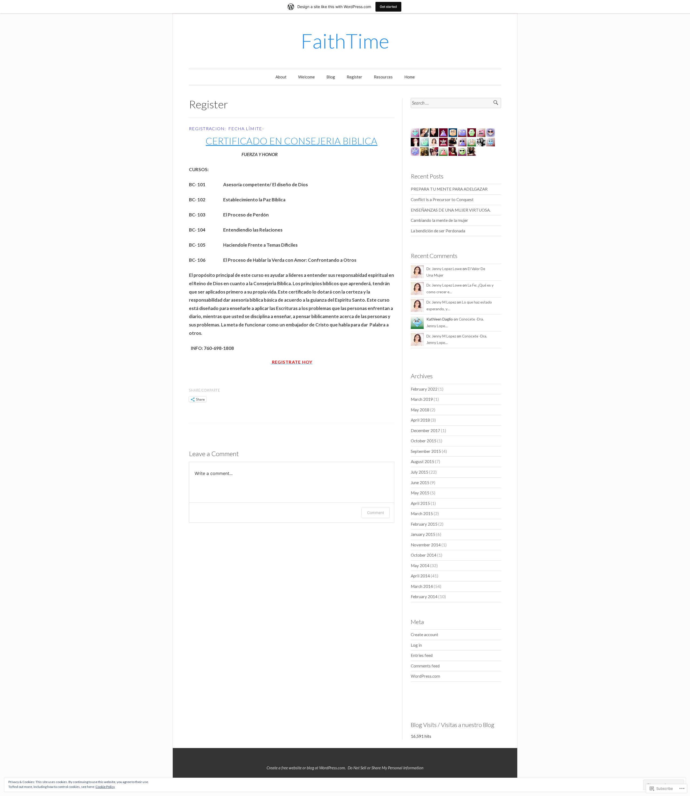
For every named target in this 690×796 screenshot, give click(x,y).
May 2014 (420, 565)
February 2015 (424, 524)
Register (354, 76)
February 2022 (424, 389)
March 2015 (422, 513)
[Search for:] (456, 103)
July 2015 (419, 472)
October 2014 (423, 555)
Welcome (306, 76)
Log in (416, 645)
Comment (375, 512)
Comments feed (425, 665)
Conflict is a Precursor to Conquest (442, 199)
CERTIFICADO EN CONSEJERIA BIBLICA (291, 140)
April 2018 (420, 420)
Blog (330, 76)
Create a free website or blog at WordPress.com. (306, 767)
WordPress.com (425, 676)
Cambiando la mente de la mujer (439, 220)
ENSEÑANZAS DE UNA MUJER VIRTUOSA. (451, 210)
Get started (388, 7)
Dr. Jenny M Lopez (441, 302)
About (281, 76)
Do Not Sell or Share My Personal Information (385, 767)
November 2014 (426, 544)
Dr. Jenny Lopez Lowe (444, 268)
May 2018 (420, 409)
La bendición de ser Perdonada (438, 230)
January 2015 (423, 534)
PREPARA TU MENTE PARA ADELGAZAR (449, 189)
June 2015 (420, 482)
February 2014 (424, 596)
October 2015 (423, 440)
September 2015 (426, 451)
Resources (383, 76)
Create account (424, 634)
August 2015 (422, 461)
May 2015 (420, 492)
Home (409, 76)
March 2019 (422, 399)
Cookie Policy (105, 787)
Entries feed (422, 655)
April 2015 (420, 503)
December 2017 (425, 430)
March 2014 (422, 586)
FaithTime (345, 41)
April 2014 (420, 575)
